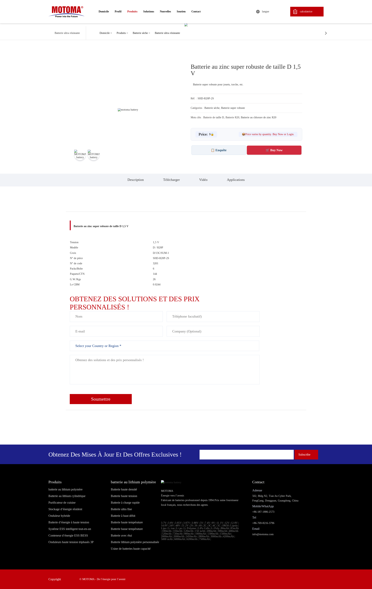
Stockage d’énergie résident (65, 509)
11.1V (220, 522)
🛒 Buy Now (274, 150)
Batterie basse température (127, 529)
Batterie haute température (127, 522)
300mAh (222, 531)
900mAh (189, 533)
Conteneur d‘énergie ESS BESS (68, 535)
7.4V (207, 522)
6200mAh (192, 539)
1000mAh (200, 533)
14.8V (164, 525)
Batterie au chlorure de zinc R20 (258, 117)
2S (191, 525)
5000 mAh (167, 539)
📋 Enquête (218, 150)
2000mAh (166, 536)
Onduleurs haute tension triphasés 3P (71, 542)
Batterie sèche (140, 33)
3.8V (170, 522)
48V (178, 525)
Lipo (163, 528)
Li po (179, 528)
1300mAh (213, 533)
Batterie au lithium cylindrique (66, 496)
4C (214, 525)
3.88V (195, 522)
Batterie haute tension (124, 496)
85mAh (235, 528)
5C (218, 525)
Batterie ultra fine (121, 509)
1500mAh (225, 533)
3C (209, 525)
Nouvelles (165, 11)
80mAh (225, 528)
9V (213, 522)
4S (200, 525)
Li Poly (215, 528)
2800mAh (203, 536)
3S (196, 525)
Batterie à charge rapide (125, 502)
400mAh (233, 531)
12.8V (234, 522)
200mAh (211, 531)
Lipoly (234, 525)
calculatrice (306, 11)
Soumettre (100, 399)
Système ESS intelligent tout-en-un (69, 529)
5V (201, 522)
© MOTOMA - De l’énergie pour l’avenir (102, 579)
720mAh (178, 533)
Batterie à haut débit (123, 515)
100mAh (166, 531)
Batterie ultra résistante (167, 33)
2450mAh (191, 536)
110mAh (177, 531)
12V (227, 522)
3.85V (178, 522)
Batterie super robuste (233, 107)
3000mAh (216, 536)
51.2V (185, 525)
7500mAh (204, 539)
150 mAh (200, 531)
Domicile (104, 11)
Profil (118, 11)
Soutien (181, 11)
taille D (220, 117)
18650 (225, 525)
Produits (132, 11)
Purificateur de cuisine (62, 502)
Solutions (148, 11)
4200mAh (228, 536)
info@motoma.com (263, 534)
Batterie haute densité (124, 489)
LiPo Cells (203, 528)
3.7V (163, 522)
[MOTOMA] (66, 11)
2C (205, 525)
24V (171, 525)
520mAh (166, 533)
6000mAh (179, 539)
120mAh (188, 531)
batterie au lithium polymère (65, 489)
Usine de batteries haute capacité (131, 548)
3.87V (186, 522)
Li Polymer (190, 528)
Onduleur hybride (59, 515)
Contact (196, 11)
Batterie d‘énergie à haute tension (68, 522)
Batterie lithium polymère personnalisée (135, 542)
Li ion (171, 528)
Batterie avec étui (121, 535)
